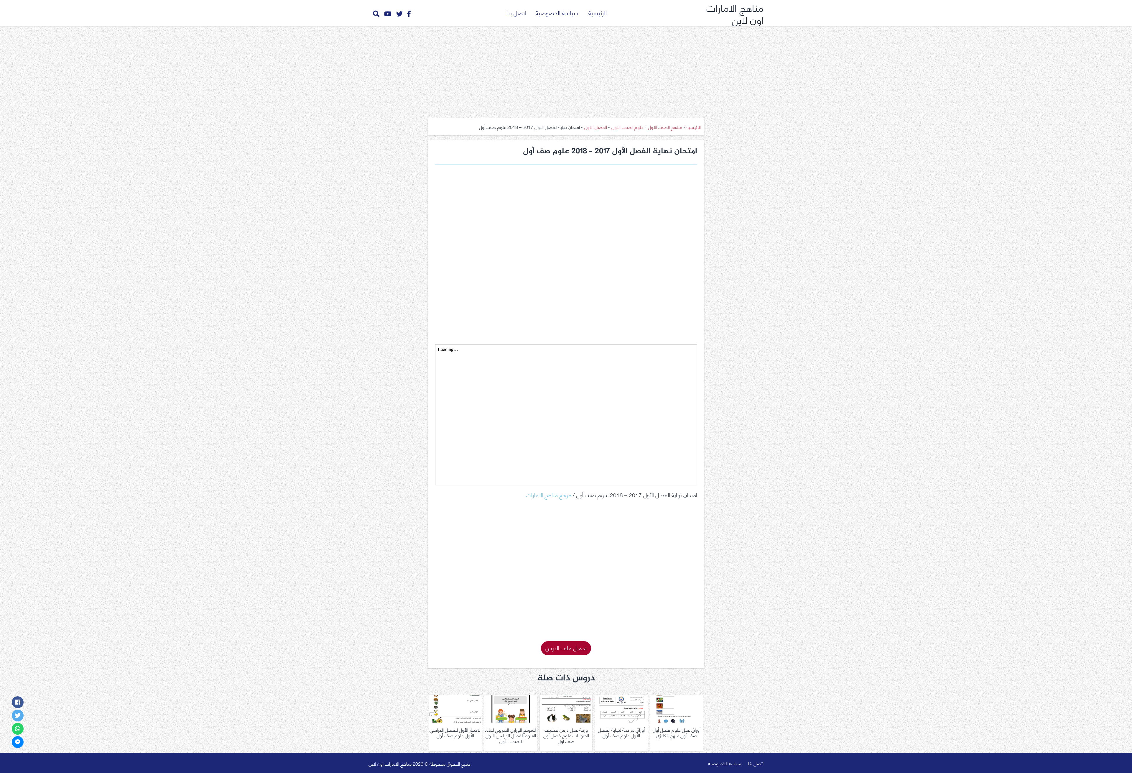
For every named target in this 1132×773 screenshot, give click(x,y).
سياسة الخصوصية (557, 12)
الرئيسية (597, 12)
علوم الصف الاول (627, 126)
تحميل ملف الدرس (566, 647)
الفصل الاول (595, 126)
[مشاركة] (18, 702)
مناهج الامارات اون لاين (735, 13)
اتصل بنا (516, 12)
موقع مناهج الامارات (548, 494)
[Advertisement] (566, 70)
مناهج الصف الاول (665, 126)
